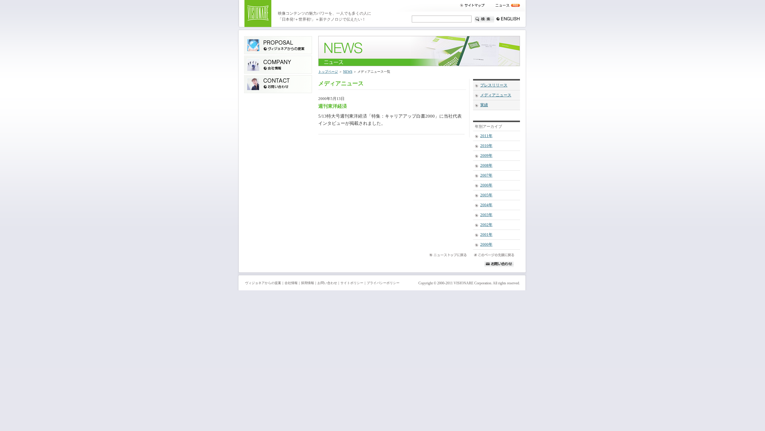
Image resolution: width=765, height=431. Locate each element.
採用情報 (307, 283)
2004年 (486, 205)
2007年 (486, 175)
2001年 (486, 235)
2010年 (486, 146)
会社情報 (291, 283)
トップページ (328, 71)
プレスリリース (493, 85)
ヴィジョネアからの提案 (263, 283)
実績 (484, 105)
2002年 (486, 225)
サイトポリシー (351, 283)
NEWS (347, 71)
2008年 (486, 165)
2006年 (486, 185)
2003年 (486, 215)
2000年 (486, 244)
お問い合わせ (327, 283)
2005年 (486, 195)
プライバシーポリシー (383, 283)
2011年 (486, 136)
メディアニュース (495, 95)
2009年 (486, 156)
